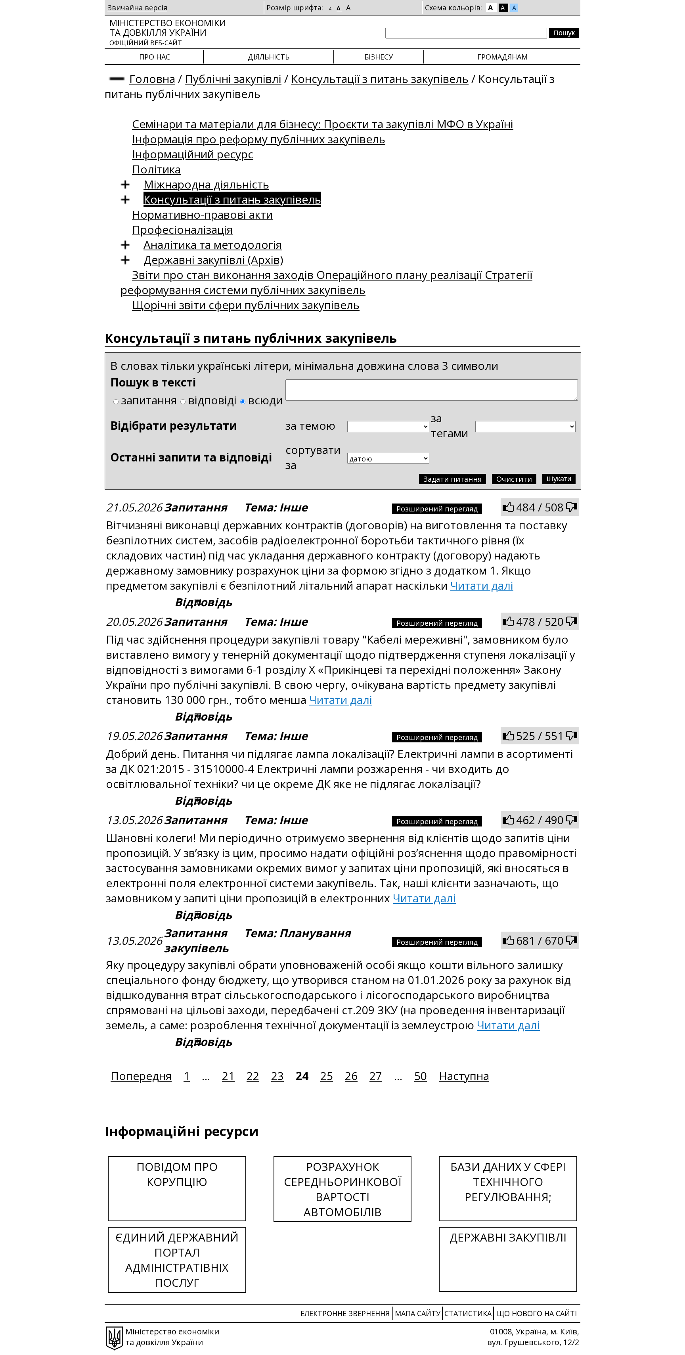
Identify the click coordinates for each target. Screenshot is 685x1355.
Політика (156, 169)
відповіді (212, 399)
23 (277, 1075)
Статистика (468, 1313)
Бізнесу (378, 57)
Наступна (464, 1075)
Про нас (154, 57)
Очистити (514, 479)
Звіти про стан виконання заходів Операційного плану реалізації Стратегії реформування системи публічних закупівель (326, 282)
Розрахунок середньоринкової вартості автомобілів (343, 1189)
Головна (152, 78)
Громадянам (502, 57)
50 (420, 1075)
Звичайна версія (137, 7)
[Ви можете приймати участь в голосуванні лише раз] (508, 507)
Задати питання (452, 479)
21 (228, 1075)
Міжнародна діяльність (206, 184)
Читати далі (481, 585)
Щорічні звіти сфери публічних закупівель (246, 304)
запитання (149, 399)
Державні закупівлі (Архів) (213, 259)
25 (326, 1075)
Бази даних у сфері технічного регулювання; (508, 1181)
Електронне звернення (345, 1313)
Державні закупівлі (508, 1237)
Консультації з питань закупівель (380, 78)
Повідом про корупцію (177, 1174)
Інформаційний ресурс (192, 153)
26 (351, 1075)
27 (375, 1075)
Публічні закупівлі (233, 78)
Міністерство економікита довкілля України (167, 32)
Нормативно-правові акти (202, 214)
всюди (265, 399)
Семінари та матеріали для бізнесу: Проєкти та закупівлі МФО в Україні (322, 123)
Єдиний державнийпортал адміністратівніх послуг (177, 1260)
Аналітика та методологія (213, 244)
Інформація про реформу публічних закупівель (258, 138)
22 (253, 1075)
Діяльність (268, 57)
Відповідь (203, 601)
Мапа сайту (417, 1313)
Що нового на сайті (537, 1313)
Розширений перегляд (437, 508)
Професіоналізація (182, 229)
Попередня (141, 1075)
